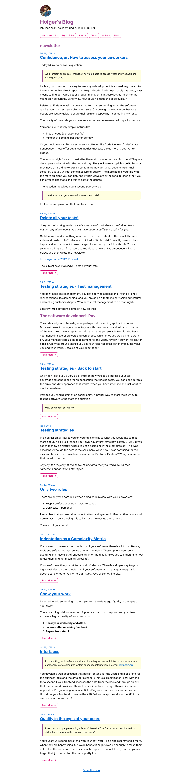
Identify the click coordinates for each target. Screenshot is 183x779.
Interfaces (49, 651)
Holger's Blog (56, 22)
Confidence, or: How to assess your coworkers (84, 57)
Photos (82, 35)
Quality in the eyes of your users (70, 718)
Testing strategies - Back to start (71, 368)
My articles (68, 35)
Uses (117, 35)
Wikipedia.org (126, 664)
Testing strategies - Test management (76, 286)
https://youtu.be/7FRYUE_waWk (59, 259)
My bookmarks (50, 35)
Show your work (55, 594)
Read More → (49, 272)
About (94, 35)
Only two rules (53, 489)
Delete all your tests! (59, 217)
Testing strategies (57, 430)
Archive (106, 35)
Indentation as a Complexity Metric (73, 538)
